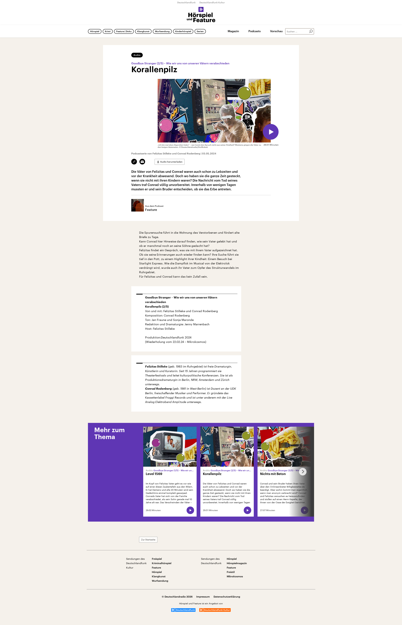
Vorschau (276, 31)
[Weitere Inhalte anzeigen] (301, 472)
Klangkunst (143, 31)
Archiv (137, 55)
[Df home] (183, 610)
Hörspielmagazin (237, 563)
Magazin (233, 31)
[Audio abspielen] (271, 132)
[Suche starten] (311, 31)
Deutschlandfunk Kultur (212, 2)
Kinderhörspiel (183, 31)
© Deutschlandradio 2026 (177, 596)
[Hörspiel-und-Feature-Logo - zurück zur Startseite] (201, 15)
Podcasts (254, 31)
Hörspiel (94, 31)
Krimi (108, 31)
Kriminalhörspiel (161, 563)
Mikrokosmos (235, 576)
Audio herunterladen (171, 161)
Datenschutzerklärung (227, 596)
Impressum (203, 596)
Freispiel (157, 558)
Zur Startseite (148, 539)
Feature (156, 567)
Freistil (231, 571)
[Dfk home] (215, 610)
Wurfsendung (162, 31)
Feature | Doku (124, 31)
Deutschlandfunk (186, 2)
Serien (200, 31)
